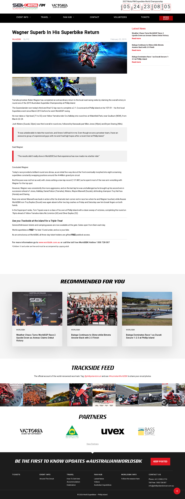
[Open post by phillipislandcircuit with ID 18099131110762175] (80, 395)
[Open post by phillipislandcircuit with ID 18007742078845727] (150, 395)
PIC (27, 39)
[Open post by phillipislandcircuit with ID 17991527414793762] (34, 395)
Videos (97, 482)
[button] (2, 397)
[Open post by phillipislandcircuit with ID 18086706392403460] (11, 395)
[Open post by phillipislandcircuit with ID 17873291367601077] (57, 395)
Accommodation (73, 482)
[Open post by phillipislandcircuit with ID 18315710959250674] (104, 395)
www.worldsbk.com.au (49, 242)
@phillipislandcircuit (93, 376)
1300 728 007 (161, 483)
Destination (71, 485)
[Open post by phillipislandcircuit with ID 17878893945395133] (127, 395)
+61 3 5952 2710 (160, 479)
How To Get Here (73, 479)
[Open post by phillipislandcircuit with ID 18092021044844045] (173, 395)
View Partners (93, 444)
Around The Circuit (47, 479)
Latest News (99, 479)
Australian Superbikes (102, 485)
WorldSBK (16, 39)
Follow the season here (130, 479)
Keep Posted (160, 461)
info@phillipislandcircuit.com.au (161, 486)
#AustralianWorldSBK (118, 376)
